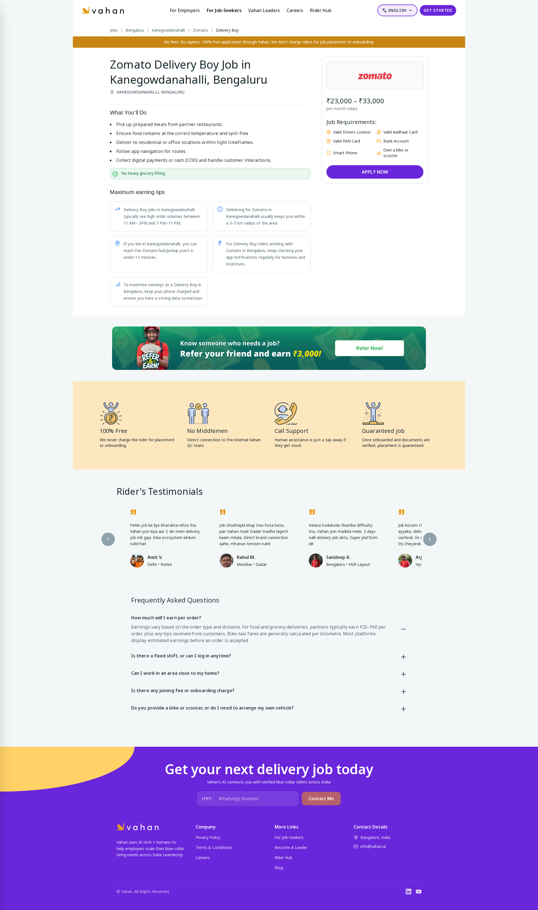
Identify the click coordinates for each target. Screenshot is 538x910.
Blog (279, 867)
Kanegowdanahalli (168, 30)
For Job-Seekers (224, 10)
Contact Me (321, 798)
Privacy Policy (208, 837)
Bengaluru (135, 30)
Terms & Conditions (214, 847)
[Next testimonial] (430, 539)
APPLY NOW (375, 172)
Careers (295, 10)
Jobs (114, 30)
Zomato (200, 30)
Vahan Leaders (264, 10)
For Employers (185, 10)
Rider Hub (320, 10)
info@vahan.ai (373, 846)
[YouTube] (418, 891)
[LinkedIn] (408, 891)
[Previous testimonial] (108, 539)
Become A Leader (291, 847)
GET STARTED (438, 10)
